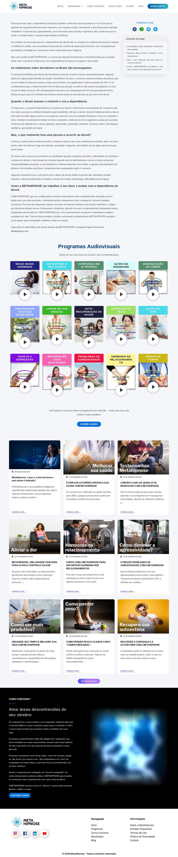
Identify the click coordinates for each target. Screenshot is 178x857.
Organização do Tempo (153, 265)
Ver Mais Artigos (89, 681)
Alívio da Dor (153, 310)
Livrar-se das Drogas (57, 310)
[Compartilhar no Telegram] (148, 29)
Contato (134, 840)
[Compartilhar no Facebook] (135, 29)
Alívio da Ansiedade (121, 265)
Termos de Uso (138, 832)
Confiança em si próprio (89, 265)
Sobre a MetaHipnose (142, 825)
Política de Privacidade (142, 836)
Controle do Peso (121, 310)
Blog (93, 840)
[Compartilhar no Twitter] (155, 29)
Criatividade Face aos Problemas (25, 311)
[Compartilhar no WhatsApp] (141, 29)
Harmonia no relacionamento (121, 359)
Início (94, 825)
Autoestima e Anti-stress (57, 265)
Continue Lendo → (19, 512)
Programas (97, 828)
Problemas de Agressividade (89, 358)
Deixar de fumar (153, 358)
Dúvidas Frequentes (141, 828)
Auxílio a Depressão (24, 358)
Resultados (97, 836)
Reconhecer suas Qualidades (57, 359)
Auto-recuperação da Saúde (89, 311)
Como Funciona (99, 832)
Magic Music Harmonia (25, 265)
